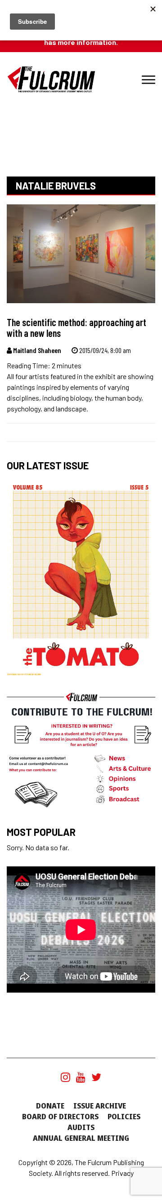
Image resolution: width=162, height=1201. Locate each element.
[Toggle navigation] (148, 79)
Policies (124, 1117)
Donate (50, 1106)
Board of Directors (60, 1117)
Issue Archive (99, 1106)
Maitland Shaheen (36, 350)
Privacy (122, 1173)
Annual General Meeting (81, 1138)
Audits (81, 1127)
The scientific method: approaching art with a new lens (76, 327)
